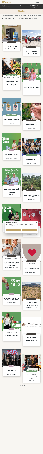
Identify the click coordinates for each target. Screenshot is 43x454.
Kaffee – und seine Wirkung (31, 268)
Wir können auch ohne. (12, 46)
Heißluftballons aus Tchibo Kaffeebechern (11, 120)
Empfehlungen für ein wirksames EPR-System (31, 160)
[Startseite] (6, 3)
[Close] (40, 6)
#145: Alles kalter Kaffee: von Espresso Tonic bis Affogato (11, 154)
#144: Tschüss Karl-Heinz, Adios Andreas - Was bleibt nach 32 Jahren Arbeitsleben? (11, 190)
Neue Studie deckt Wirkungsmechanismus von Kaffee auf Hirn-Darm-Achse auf (31, 340)
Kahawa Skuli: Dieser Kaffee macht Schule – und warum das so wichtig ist (31, 304)
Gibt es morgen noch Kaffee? (31, 377)
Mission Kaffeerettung (31, 124)
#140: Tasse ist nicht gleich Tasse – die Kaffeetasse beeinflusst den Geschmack (11, 335)
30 (25, 21)
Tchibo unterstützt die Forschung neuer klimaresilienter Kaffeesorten (11, 84)
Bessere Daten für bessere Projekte (31, 196)
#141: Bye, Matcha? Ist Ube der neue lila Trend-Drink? (11, 299)
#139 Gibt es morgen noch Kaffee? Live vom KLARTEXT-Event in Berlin (11, 370)
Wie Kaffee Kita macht (31, 51)
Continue (33, 7)
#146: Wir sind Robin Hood (31, 87)
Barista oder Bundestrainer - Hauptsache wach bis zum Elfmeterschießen (11, 264)
